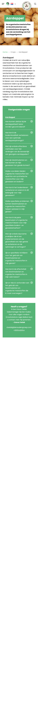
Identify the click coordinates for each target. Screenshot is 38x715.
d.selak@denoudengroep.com (19, 327)
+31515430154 (19, 330)
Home (5, 52)
